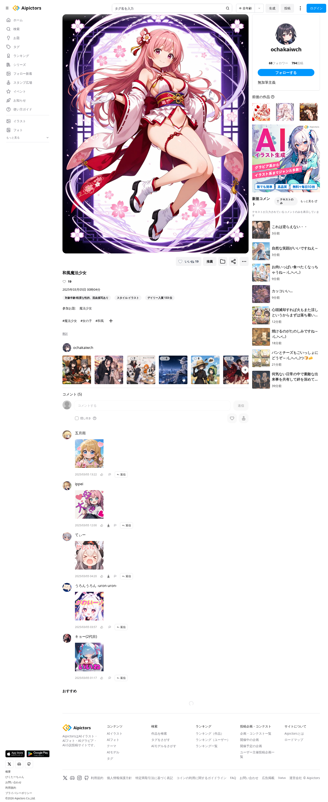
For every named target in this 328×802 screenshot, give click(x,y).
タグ (110, 758)
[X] (65, 778)
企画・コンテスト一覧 (255, 733)
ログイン (316, 8)
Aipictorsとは (294, 733)
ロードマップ (293, 740)
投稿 (287, 8)
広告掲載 (268, 778)
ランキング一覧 (207, 746)
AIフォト (113, 740)
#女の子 (86, 321)
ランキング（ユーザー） (213, 740)
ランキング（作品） (210, 733)
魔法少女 (85, 308)
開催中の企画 (249, 740)
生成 (272, 8)
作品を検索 (159, 733)
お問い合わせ (13, 782)
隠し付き (85, 418)
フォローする (286, 72)
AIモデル (113, 752)
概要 (8, 771)
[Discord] (72, 778)
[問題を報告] (110, 474)
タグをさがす (160, 740)
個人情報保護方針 (119, 778)
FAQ (233, 778)
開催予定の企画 (251, 746)
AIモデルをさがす (163, 746)
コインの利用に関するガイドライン (201, 778)
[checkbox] (77, 418)
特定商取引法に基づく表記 (154, 778)
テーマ (111, 746)
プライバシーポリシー (18, 793)
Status (282, 778)
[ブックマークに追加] (222, 261)
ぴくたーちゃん (14, 777)
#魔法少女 (69, 321)
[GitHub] (86, 778)
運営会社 (295, 778)
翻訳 (65, 334)
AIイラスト (114, 733)
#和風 (99, 321)
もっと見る (307, 201)
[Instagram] (79, 778)
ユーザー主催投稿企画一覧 (257, 754)
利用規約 (10, 788)
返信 (123, 474)
